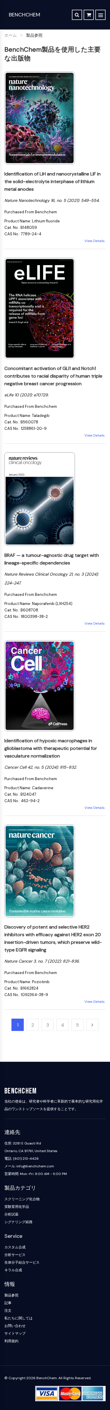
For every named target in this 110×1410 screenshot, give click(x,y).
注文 (7, 1310)
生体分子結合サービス (22, 1262)
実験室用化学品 (16, 1206)
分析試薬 (11, 1214)
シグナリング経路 (18, 1222)
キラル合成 (13, 1270)
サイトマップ (15, 1333)
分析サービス (15, 1254)
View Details (95, 241)
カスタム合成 (15, 1247)
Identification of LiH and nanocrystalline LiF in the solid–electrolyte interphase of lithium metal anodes (52, 181)
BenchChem (24, 14)
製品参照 (11, 1295)
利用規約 (11, 1341)
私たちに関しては (18, 1318)
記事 (7, 1303)
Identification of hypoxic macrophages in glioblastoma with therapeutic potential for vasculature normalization (50, 748)
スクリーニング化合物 (22, 1199)
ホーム (10, 35)
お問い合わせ (15, 1325)
